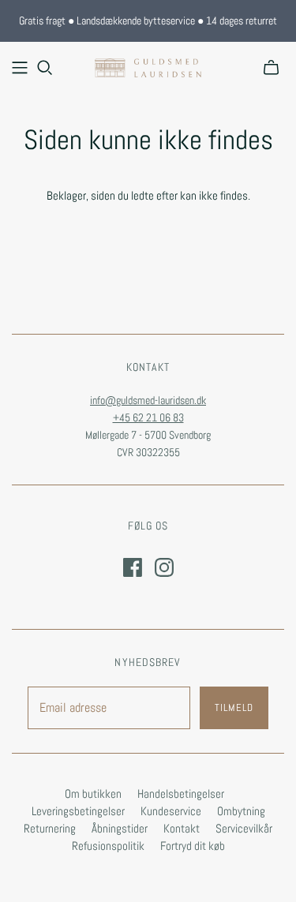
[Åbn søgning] (45, 68)
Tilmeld (234, 707)
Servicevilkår (243, 828)
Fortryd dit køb (192, 845)
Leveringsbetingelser (78, 810)
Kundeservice (171, 810)
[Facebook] (132, 567)
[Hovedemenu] (20, 68)
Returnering (50, 828)
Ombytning (241, 810)
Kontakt (181, 828)
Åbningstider (120, 828)
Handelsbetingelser (180, 793)
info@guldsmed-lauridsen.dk (148, 400)
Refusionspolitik (108, 845)
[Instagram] (164, 567)
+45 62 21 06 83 (148, 417)
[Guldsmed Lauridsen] (148, 66)
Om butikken (93, 793)
